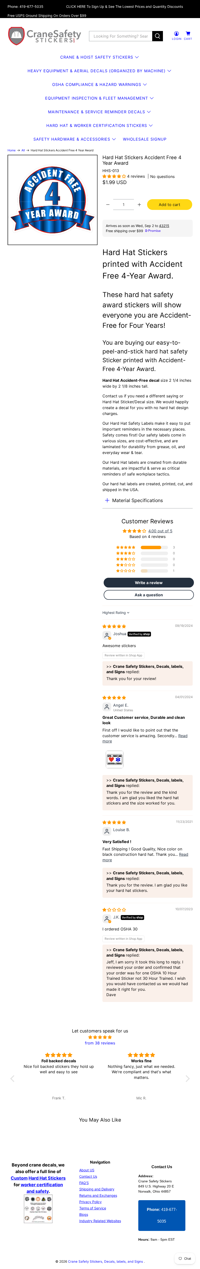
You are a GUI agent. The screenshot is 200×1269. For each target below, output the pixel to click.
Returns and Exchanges (98, 1195)
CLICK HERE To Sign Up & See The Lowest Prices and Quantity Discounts (124, 6)
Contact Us (88, 1176)
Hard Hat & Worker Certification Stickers (96, 125)
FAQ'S (84, 1183)
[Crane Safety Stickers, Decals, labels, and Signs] (44, 36)
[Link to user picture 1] (114, 759)
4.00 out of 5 (160, 530)
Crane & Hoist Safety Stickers (96, 57)
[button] (114, 176)
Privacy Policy (90, 1202)
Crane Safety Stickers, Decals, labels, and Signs (106, 1261)
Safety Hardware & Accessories (71, 139)
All (23, 150)
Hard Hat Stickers (47, 1178)
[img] (114, 626)
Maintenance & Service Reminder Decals (96, 111)
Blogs (83, 1214)
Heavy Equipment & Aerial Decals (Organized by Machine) (97, 70)
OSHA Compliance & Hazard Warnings (96, 84)
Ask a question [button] (149, 594)
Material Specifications (137, 500)
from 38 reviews (100, 1043)
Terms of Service (92, 1208)
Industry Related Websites (100, 1221)
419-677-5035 (162, 1215)
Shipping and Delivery (96, 1189)
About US (86, 1170)
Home (12, 150)
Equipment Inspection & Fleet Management (96, 98)
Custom (19, 1178)
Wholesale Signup (145, 139)
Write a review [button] (149, 582)
